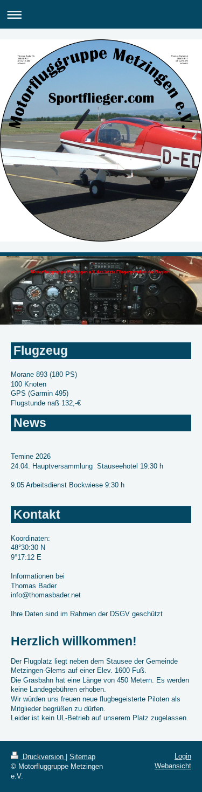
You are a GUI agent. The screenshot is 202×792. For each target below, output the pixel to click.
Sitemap (82, 757)
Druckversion (43, 757)
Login (183, 756)
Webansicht (173, 766)
